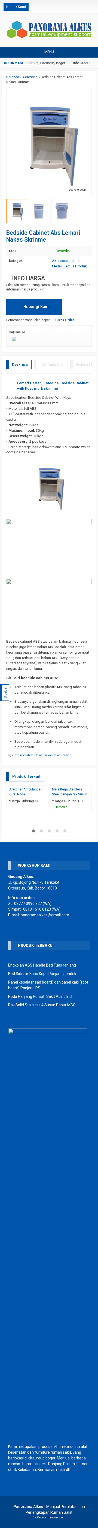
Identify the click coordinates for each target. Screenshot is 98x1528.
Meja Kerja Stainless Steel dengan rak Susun (70, 791)
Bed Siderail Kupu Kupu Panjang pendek (42, 973)
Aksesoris (60, 261)
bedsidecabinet (24, 755)
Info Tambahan (52, 364)
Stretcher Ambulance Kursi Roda (25, 791)
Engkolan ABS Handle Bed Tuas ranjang (42, 965)
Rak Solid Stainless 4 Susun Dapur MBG (41, 1005)
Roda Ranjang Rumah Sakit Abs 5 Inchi (41, 996)
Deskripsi (20, 364)
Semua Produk (75, 266)
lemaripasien (62, 755)
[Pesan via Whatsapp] (74, 7)
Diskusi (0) (85, 364)
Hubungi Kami (36, 306)
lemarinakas (44, 755)
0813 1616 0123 (37, 909)
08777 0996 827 (28, 903)
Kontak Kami (16, 7)
